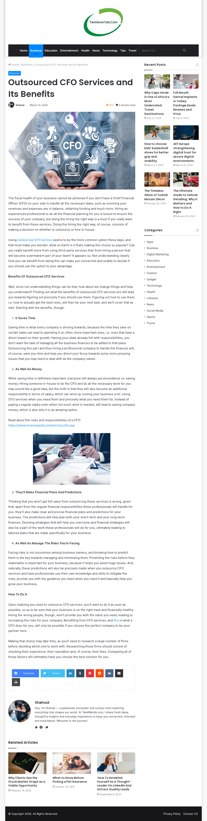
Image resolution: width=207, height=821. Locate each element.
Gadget (151, 279)
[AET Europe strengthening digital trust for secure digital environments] (186, 132)
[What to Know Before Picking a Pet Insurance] (72, 763)
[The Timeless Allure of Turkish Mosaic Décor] (157, 179)
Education (51, 50)
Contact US (190, 813)
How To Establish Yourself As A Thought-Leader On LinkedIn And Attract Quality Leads (114, 783)
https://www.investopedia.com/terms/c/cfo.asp (41, 425)
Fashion (152, 273)
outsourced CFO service (34, 240)
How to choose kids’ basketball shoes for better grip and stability (156, 152)
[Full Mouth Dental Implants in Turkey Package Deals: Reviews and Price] (186, 81)
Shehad (20, 105)
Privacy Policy (172, 813)
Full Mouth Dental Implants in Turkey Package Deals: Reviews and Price (185, 103)
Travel (132, 50)
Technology (109, 50)
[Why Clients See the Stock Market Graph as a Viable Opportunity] (27, 763)
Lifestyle (152, 298)
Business (36, 50)
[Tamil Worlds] (103, 22)
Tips (123, 50)
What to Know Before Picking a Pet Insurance (70, 780)
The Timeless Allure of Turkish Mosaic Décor (156, 195)
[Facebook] (42, 727)
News (96, 50)
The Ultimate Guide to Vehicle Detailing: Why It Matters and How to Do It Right (185, 201)
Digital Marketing (158, 254)
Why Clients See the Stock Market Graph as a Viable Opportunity (26, 781)
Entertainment (69, 50)
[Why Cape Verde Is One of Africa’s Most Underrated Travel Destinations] (157, 81)
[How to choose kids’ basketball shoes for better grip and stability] (157, 132)
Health (85, 50)
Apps (150, 241)
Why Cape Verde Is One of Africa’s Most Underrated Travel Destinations (156, 103)
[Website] (37, 727)
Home (23, 50)
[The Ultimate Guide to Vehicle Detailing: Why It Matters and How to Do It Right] (186, 179)
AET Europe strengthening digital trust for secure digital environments (184, 152)
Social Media (155, 310)
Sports (151, 316)
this (116, 620)
